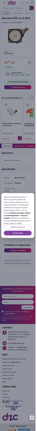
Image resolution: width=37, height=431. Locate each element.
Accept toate (18, 233)
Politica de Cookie (17, 213)
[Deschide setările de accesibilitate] (32, 417)
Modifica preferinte (17, 227)
